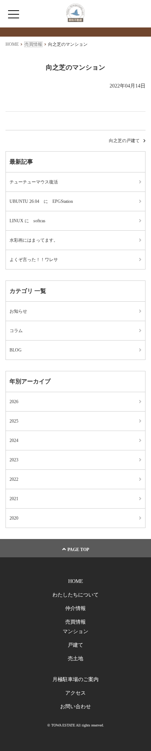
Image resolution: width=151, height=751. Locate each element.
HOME (75, 581)
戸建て (75, 645)
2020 (14, 518)
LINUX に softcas (27, 220)
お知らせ (18, 311)
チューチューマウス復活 (34, 182)
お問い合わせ (75, 706)
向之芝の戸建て (124, 140)
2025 (14, 421)
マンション (75, 631)
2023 (14, 459)
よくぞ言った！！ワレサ (34, 259)
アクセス (75, 693)
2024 (14, 440)
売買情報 (75, 622)
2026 (14, 401)
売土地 (75, 658)
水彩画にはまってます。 (34, 240)
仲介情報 (75, 608)
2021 (14, 498)
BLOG (16, 350)
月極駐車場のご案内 (75, 679)
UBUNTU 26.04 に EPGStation (41, 201)
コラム (16, 330)
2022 (14, 479)
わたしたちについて (75, 595)
